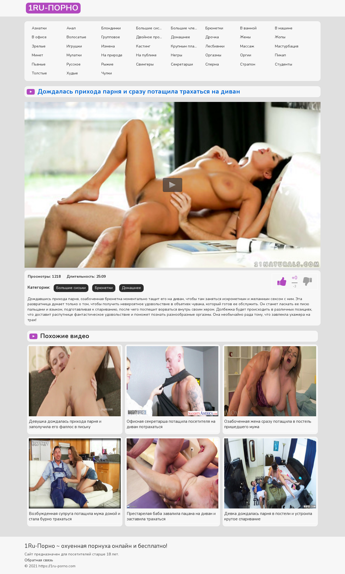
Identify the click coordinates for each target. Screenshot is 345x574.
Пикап (280, 55)
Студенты (283, 64)
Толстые (39, 73)
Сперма (212, 64)
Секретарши (182, 64)
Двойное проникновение (149, 37)
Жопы (280, 37)
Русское (74, 64)
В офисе (39, 37)
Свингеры (145, 64)
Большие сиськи (149, 28)
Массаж (247, 46)
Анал (71, 28)
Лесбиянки (215, 46)
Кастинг (143, 46)
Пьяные (39, 64)
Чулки (106, 73)
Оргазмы (213, 55)
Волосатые (76, 37)
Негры (176, 55)
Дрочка (212, 37)
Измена (108, 46)
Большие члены (184, 28)
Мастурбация (286, 46)
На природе (111, 55)
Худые (72, 73)
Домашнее (180, 37)
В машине (283, 28)
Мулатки (74, 55)
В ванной (248, 28)
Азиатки (39, 28)
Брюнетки (214, 28)
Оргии (245, 55)
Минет (37, 55)
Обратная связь (39, 560)
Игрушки (74, 46)
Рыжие (107, 64)
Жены (245, 37)
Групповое (110, 37)
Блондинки (111, 28)
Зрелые (39, 46)
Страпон (247, 64)
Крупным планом (184, 46)
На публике (146, 55)
